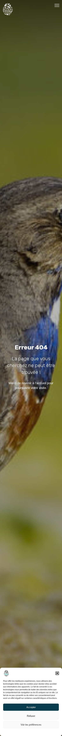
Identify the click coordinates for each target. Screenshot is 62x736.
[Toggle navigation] (57, 5)
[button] (57, 673)
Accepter (31, 707)
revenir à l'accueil (34, 383)
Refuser (31, 716)
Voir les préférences (31, 724)
